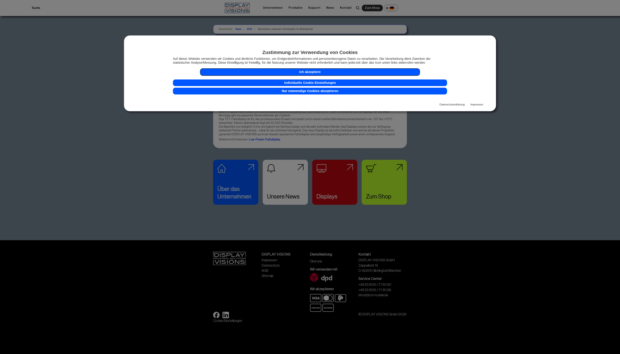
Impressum (476, 104)
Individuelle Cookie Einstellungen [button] (310, 82)
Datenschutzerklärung (452, 104)
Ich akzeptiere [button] (310, 72)
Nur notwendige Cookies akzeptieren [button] (310, 91)
